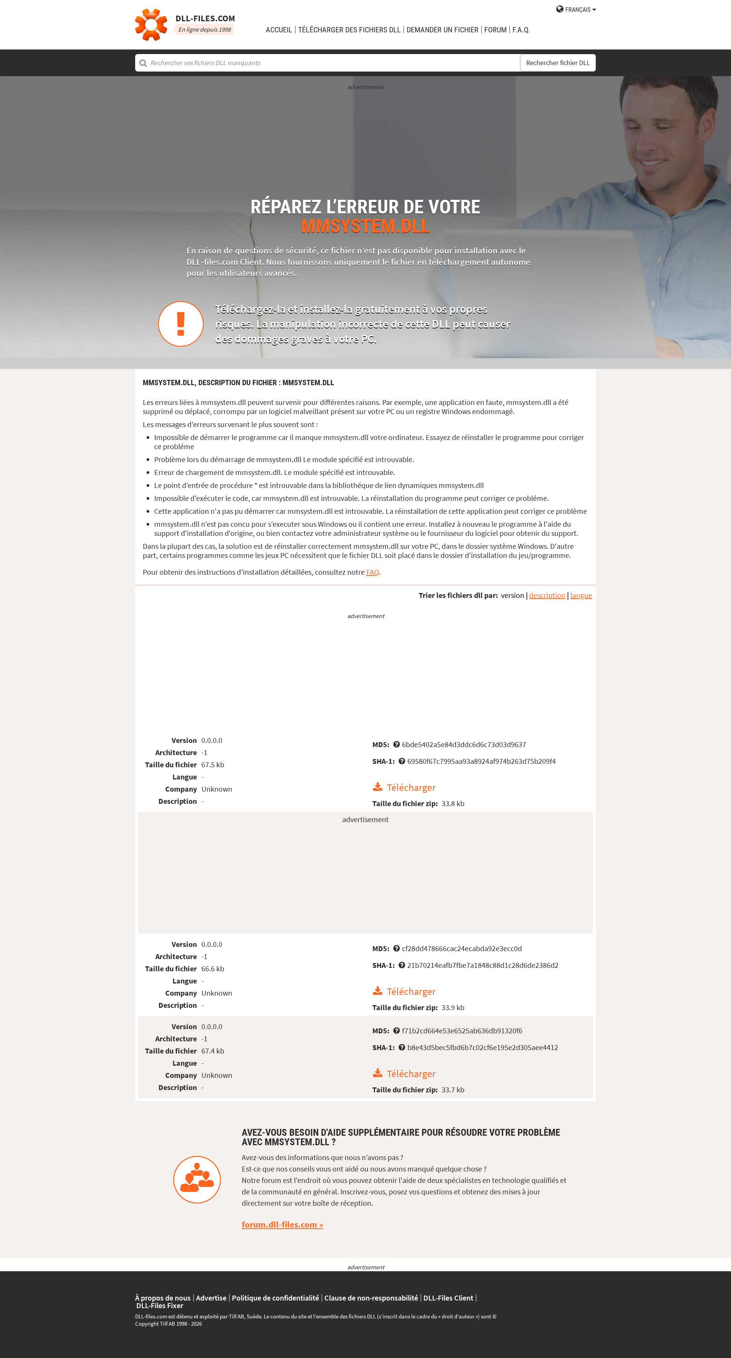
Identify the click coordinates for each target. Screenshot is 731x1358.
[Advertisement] (365, 144)
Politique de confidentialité (275, 1298)
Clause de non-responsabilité (371, 1298)
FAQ (372, 572)
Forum (495, 29)
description (547, 595)
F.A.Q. (521, 29)
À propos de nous (163, 1298)
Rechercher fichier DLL (558, 63)
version (512, 595)
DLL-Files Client (448, 1298)
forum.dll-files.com (279, 1224)
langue (581, 595)
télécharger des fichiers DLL (349, 29)
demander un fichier (443, 29)
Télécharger (411, 787)
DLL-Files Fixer (159, 1305)
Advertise (211, 1298)
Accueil (279, 29)
